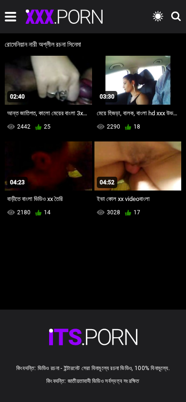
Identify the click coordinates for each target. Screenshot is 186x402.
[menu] (10, 16)
